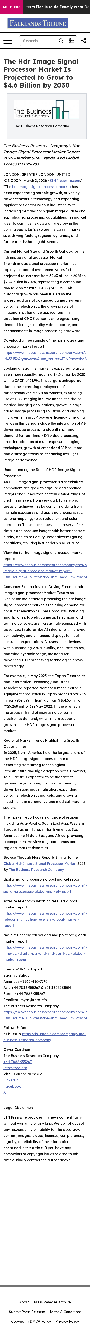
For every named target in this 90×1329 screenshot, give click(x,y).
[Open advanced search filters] (71, 41)
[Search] (61, 41)
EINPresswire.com (65, 180)
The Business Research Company (36, 869)
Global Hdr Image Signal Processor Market (39, 863)
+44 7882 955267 (17, 1062)
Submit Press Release (27, 1312)
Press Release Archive (52, 1302)
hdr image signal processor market (41, 186)
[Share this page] (83, 40)
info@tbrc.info (15, 1068)
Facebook (12, 1086)
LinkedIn (11, 1080)
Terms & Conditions (65, 1312)
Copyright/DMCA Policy (31, 1321)
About (24, 1302)
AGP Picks (11, 7)
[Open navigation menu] (7, 40)
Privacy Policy (67, 1321)
